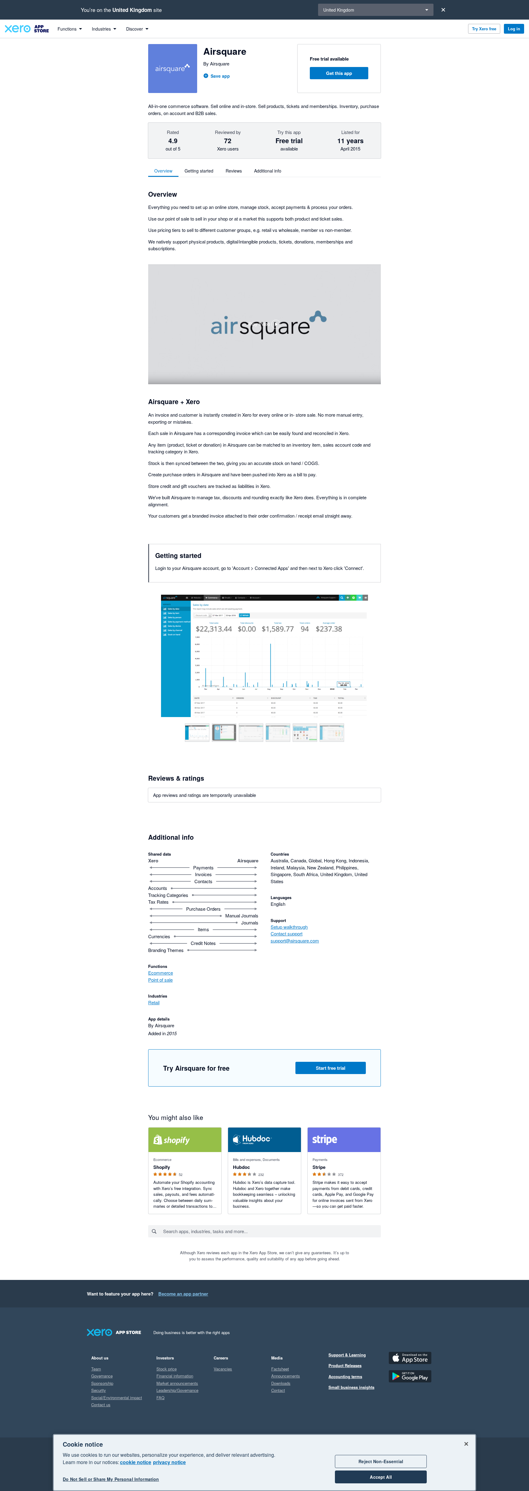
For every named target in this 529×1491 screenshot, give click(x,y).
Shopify (161, 1167)
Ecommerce (160, 972)
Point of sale (160, 979)
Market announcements (177, 1383)
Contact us (101, 1404)
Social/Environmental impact (116, 1397)
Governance (102, 1376)
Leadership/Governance (177, 1390)
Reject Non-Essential (380, 1461)
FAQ (160, 1397)
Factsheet (280, 1369)
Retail (153, 1002)
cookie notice (135, 1462)
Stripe (319, 1167)
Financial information (174, 1376)
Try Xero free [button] (484, 29)
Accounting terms (345, 1376)
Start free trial (330, 1068)
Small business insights (351, 1387)
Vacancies (223, 1369)
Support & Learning (347, 1355)
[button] (264, 324)
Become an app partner (183, 1293)
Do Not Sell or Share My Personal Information (111, 1479)
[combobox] (272, 1231)
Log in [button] (514, 29)
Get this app (339, 73)
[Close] (443, 10)
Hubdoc (241, 1167)
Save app (220, 76)
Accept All (381, 1477)
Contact (278, 1390)
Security (98, 1390)
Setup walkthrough (289, 927)
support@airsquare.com (295, 940)
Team (96, 1369)
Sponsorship (102, 1383)
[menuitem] (70, 29)
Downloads (281, 1383)
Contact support (286, 933)
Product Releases (345, 1365)
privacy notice (169, 1462)
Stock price (166, 1369)
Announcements (285, 1376)
